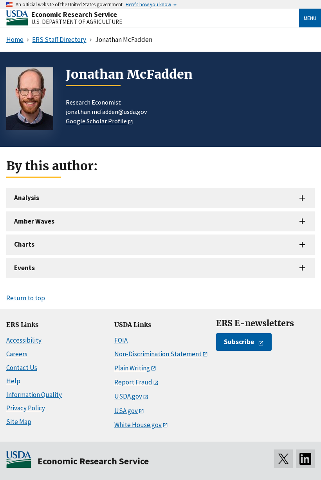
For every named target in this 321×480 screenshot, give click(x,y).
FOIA (121, 340)
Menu (310, 18)
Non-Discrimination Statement (158, 354)
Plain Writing (132, 368)
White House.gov (138, 424)
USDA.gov (128, 396)
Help (13, 381)
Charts (24, 244)
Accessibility (23, 340)
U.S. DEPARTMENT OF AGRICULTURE (76, 21)
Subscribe (239, 341)
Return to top (25, 298)
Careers (16, 354)
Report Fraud (133, 382)
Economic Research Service (74, 14)
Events (24, 267)
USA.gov (126, 410)
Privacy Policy (25, 408)
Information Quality (34, 394)
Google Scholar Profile (96, 121)
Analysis (26, 197)
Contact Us (21, 367)
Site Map (18, 421)
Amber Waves (34, 221)
